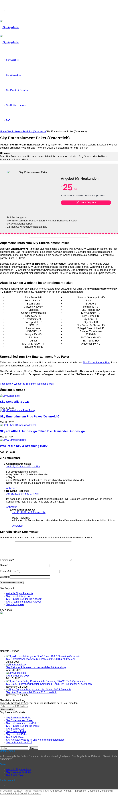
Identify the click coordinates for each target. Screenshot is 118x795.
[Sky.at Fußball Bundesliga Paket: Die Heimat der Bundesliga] (18, 425)
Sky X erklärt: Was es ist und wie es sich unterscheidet (35, 739)
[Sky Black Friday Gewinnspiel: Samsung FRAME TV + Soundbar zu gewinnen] (45, 681)
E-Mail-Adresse (9, 571)
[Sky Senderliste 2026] (10, 395)
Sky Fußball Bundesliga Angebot (24, 599)
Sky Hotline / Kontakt (16, 105)
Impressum (80, 790)
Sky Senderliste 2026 (15, 401)
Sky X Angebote (14, 75)
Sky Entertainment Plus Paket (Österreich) (29, 416)
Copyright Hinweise (30, 793)
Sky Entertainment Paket (19, 720)
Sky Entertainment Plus (96, 362)
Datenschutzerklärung (100, 790)
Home (3, 131)
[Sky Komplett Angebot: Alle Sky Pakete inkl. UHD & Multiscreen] (43, 656)
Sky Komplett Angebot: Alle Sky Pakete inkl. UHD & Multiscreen (40, 659)
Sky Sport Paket (15, 728)
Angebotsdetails (9, 793)
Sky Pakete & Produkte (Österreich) (26, 131)
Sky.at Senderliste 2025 (19, 742)
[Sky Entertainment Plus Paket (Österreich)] (17, 410)
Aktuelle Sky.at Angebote (19, 593)
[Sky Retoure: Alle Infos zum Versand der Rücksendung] (16, 664)
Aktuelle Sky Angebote (18, 769)
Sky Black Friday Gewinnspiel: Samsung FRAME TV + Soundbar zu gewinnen (49, 684)
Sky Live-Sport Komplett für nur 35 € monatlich (31, 692)
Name (4, 565)
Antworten (11, 488)
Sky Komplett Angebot (18, 596)
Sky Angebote (13, 60)
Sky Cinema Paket (16, 731)
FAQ (8, 120)
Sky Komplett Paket (17, 734)
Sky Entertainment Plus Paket (22, 723)
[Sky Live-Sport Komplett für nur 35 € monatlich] (38, 689)
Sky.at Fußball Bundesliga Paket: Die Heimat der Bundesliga (42, 431)
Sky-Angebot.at (53, 790)
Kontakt (68, 790)
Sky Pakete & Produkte (17, 90)
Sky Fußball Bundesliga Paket (22, 726)
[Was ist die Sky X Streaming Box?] (13, 440)
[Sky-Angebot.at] (9, 27)
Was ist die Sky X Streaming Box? (24, 446)
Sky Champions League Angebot (24, 601)
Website (4, 577)
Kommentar (7, 560)
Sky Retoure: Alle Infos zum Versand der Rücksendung (36, 667)
